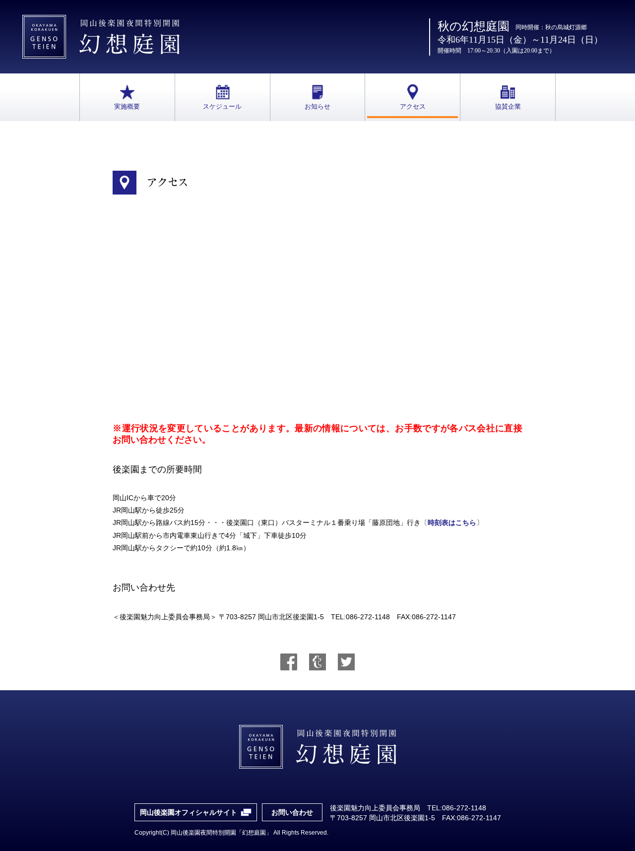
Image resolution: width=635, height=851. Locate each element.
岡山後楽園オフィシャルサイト (188, 812)
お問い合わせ (292, 812)
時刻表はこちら (452, 522)
